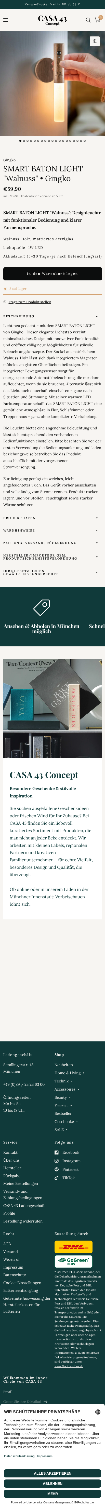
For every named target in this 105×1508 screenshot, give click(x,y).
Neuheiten (64, 1064)
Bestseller (63, 1113)
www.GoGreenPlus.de (69, 1366)
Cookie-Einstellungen (22, 1282)
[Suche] (88, 20)
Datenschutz (14, 1274)
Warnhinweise (19, 530)
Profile (9, 1213)
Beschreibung (19, 316)
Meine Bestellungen (20, 1183)
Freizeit (61, 1105)
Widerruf (11, 1259)
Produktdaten (19, 518)
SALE (59, 1129)
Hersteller (12, 1167)
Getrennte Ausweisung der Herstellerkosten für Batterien (27, 1305)
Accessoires (65, 1089)
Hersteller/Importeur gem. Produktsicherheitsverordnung (40, 556)
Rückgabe (11, 1175)
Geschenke (64, 1121)
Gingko (9, 160)
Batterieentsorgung (20, 1290)
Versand (10, 1251)
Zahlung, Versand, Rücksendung (40, 543)
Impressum (13, 1267)
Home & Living (68, 1072)
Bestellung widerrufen (23, 1221)
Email (7, 1392)
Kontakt (10, 1152)
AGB (7, 1243)
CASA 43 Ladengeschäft (24, 1205)
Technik (62, 1081)
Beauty (61, 1097)
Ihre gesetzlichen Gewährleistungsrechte (31, 572)
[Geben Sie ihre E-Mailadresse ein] (46, 1401)
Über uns (11, 1160)
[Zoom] (95, 41)
